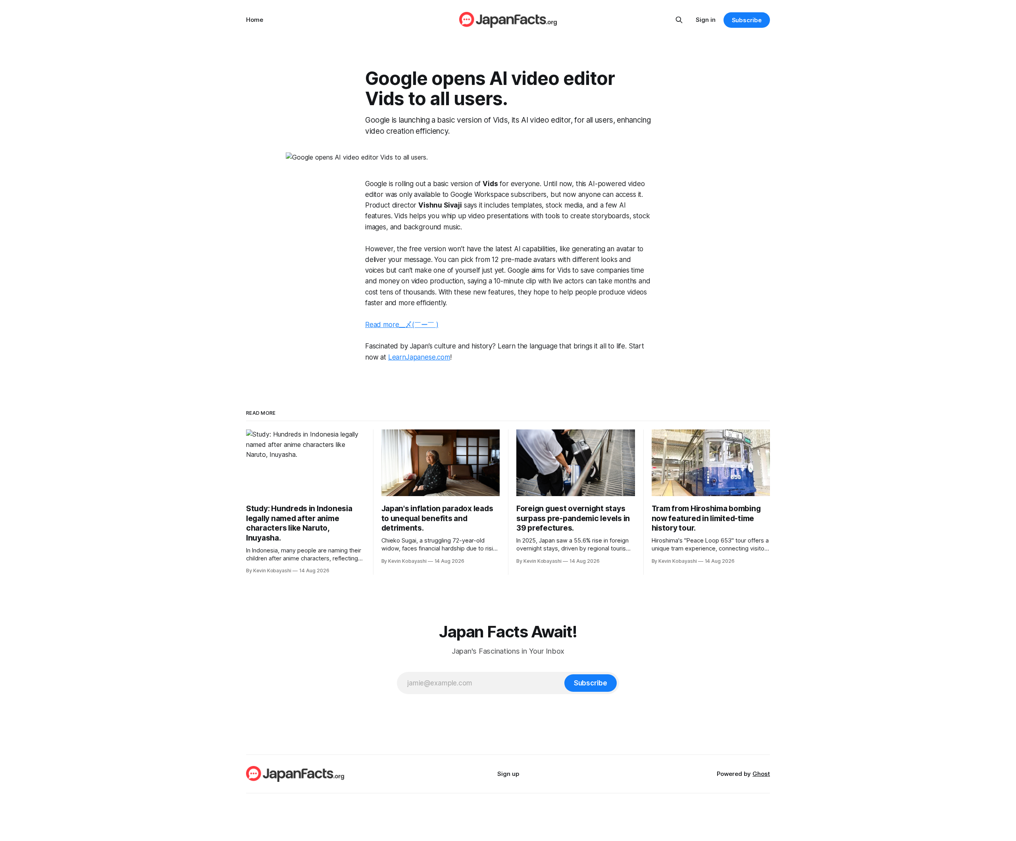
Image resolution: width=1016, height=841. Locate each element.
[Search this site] (679, 19)
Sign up (508, 773)
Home (254, 19)
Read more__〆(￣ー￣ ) (402, 325)
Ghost (761, 773)
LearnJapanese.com (419, 357)
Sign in (706, 19)
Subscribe (747, 20)
